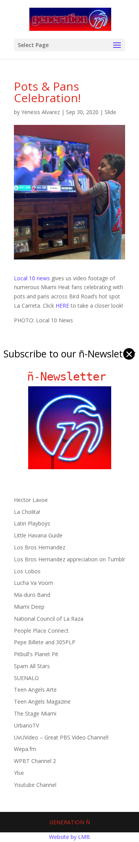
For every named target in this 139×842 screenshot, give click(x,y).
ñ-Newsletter (69, 376)
